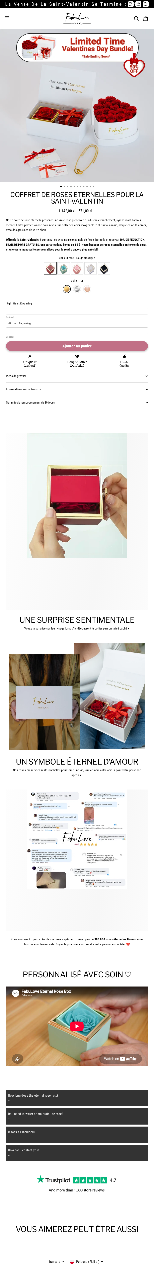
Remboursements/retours (92, 1252)
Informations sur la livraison (23, 389)
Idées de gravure (16, 376)
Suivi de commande (61, 1252)
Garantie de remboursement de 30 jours (30, 402)
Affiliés (20, 1252)
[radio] (50, 268)
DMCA (109, 1258)
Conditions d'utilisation (124, 1252)
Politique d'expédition (89, 1258)
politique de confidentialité (56, 1258)
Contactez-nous (37, 1252)
